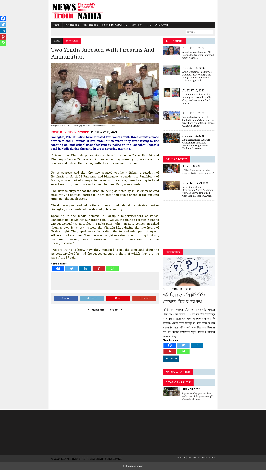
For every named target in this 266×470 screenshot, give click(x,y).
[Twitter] (71, 268)
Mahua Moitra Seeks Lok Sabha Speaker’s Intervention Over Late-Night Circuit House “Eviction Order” (198, 121)
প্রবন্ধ (148, 25)
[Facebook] (58, 268)
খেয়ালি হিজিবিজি (173, 252)
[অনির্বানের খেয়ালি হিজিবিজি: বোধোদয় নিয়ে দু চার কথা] (189, 284)
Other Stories (177, 159)
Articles (136, 25)
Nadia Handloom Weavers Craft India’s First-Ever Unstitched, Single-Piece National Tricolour (196, 144)
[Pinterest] (98, 268)
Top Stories (72, 25)
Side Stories (90, 25)
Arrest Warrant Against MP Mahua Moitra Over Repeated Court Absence (198, 55)
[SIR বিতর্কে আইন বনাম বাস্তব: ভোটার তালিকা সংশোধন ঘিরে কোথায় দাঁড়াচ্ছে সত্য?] (171, 171)
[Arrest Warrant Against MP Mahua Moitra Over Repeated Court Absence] (171, 53)
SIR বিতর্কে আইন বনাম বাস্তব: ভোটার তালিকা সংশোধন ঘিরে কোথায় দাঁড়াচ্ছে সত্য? (198, 172)
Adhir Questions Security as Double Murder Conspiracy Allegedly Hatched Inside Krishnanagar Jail (197, 76)
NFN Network (78, 132)
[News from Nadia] (77, 11)
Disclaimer (193, 458)
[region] (133, 432)
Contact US (162, 25)
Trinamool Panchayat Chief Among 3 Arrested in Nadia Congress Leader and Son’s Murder (196, 98)
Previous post (97, 309)
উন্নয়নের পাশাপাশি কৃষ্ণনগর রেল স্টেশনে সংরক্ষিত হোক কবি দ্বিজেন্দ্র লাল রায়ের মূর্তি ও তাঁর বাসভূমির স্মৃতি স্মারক (198, 396)
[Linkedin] (85, 268)
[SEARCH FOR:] (199, 32)
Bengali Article (178, 382)
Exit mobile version (133, 466)
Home (56, 25)
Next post (114, 309)
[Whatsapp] (112, 268)
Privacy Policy (208, 458)
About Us (181, 458)
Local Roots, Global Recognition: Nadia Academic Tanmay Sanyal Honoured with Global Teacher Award (197, 191)
